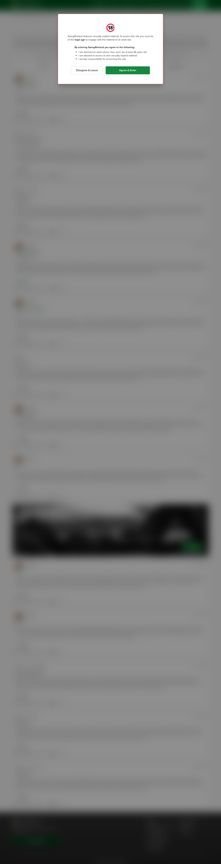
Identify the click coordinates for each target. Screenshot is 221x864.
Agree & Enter (127, 70)
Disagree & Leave (87, 70)
